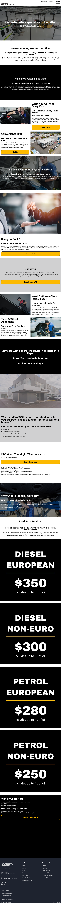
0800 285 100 (44, 1)
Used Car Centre (26, 878)
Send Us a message (30, 817)
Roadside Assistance (7, 899)
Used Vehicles (46, 870)
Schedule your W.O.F (30, 282)
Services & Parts (47, 873)
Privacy (54, 902)
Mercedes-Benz (26, 873)
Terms (58, 902)
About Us (45, 865)
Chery (23, 865)
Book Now (46, 127)
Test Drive (51, 1)
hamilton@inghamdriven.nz (8, 873)
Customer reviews (6, 895)
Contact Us (45, 878)
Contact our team (30, 462)
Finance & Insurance (48, 875)
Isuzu (23, 870)
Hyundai (24, 868)
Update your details (7, 893)
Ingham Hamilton (9, 902)
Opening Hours (6, 890)
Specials (45, 868)
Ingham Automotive (27, 880)
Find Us (15, 152)
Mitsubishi (25, 875)
